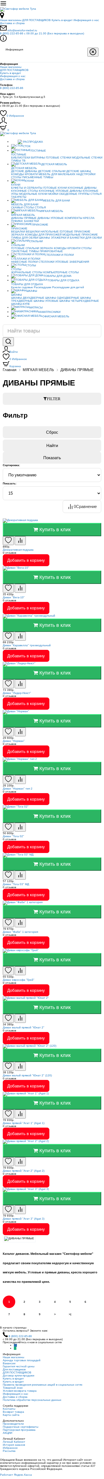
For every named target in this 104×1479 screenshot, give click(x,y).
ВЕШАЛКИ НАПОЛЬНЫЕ (42, 231)
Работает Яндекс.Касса (16, 1474)
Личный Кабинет (14, 1441)
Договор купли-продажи (18, 1375)
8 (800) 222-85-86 (42, 33)
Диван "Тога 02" (13, 836)
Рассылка (9, 1450)
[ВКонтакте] (15, 1345)
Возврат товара (13, 1411)
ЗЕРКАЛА (17, 234)
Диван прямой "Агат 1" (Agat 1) (23, 1123)
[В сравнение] (20, 540)
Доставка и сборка (12, 23)
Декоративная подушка (18, 549)
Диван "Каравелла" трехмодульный (27, 645)
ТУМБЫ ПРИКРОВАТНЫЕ (46, 251)
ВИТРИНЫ (38, 157)
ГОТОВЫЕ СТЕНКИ (58, 157)
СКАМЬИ (17, 207)
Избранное (15, 115)
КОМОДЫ (17, 174)
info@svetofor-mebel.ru (22, 30)
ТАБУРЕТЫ (18, 196)
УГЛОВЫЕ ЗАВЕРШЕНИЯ (72, 261)
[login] (3, 122)
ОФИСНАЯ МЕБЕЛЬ (55, 316)
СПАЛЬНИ (36, 241)
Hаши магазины (10, 20)
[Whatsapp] (15, 1348)
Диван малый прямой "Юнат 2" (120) (27, 1075)
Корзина (15, 366)
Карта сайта (11, 1414)
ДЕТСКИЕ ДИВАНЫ (24, 171)
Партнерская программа (19, 1429)
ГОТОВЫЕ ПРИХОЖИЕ (75, 231)
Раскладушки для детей (68, 287)
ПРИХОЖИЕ (40, 224)
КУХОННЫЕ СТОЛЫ (24, 190)
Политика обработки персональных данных (32, 1399)
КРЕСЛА (89, 217)
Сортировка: (11, 465)
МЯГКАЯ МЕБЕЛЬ (51, 211)
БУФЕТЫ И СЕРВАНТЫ (26, 187)
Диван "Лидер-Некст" (17, 692)
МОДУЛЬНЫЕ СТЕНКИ (87, 157)
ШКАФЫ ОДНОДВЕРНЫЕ (62, 297)
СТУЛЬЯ (96, 193)
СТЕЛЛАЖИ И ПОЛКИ (59, 254)
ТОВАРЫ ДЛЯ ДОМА (58, 275)
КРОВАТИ (31, 174)
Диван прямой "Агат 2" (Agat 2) (23, 1170)
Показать (52, 457)
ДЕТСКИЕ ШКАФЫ (78, 171)
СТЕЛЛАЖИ (46, 261)
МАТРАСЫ (36, 307)
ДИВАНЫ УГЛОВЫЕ (50, 217)
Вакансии (9, 1363)
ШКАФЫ (44, 237)
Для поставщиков (14, 1369)
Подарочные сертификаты (20, 1426)
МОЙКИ (53, 193)
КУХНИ (29, 180)
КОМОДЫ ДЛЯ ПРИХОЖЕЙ (43, 234)
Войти (13, 351)
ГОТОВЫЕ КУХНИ (55, 187)
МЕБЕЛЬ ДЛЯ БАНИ (56, 200)
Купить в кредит (62, 20)
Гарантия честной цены (18, 1366)
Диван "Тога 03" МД (16, 884)
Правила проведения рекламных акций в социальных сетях (42, 1384)
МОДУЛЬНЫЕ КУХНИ (33, 193)
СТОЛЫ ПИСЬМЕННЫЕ (26, 177)
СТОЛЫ (29, 207)
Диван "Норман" (14, 740)
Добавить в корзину (26, 560)
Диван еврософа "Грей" (18, 979)
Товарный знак (12, 1387)
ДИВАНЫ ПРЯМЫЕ (24, 217)
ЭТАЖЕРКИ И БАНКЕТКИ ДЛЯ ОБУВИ (76, 237)
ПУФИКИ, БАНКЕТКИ (25, 221)
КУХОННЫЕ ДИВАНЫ (82, 187)
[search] (8, 341)
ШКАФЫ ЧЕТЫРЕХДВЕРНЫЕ (79, 300)
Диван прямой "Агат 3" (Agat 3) (23, 1218)
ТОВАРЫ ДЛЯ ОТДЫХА (63, 280)
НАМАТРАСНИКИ (49, 311)
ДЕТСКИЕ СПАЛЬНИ (51, 171)
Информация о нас (86, 20)
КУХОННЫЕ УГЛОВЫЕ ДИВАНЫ (60, 190)
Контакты (9, 1408)
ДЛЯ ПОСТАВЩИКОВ (36, 20)
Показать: (9, 483)
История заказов (14, 1444)
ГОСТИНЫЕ (38, 150)
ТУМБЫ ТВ (18, 160)
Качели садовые (22, 287)
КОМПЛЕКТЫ (73, 217)
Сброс (52, 432)
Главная (9, 370)
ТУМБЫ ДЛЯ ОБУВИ (24, 237)
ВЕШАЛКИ (18, 231)
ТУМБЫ (48, 177)
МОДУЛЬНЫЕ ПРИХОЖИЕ (80, 234)
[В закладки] (8, 540)
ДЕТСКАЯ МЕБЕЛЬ (54, 164)
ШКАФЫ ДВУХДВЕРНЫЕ (27, 297)
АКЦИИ (7, 1432)
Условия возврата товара (20, 1390)
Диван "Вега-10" (14, 597)
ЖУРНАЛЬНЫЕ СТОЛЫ (26, 272)
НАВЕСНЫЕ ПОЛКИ (24, 261)
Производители (13, 1423)
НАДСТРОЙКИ (85, 174)
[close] (92, 52)
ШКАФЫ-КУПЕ (20, 303)
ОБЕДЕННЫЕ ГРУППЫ (74, 193)
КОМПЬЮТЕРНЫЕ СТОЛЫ (61, 272)
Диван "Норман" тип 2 (17, 788)
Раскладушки (42, 287)
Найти (52, 445)
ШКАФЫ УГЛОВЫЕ (46, 300)
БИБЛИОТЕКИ (20, 157)
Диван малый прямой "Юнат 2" (23, 1027)
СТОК (27, 146)
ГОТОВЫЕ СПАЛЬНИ (25, 248)
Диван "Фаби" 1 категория (20, 931)
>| (70, 1314)
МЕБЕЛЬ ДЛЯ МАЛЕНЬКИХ (57, 174)
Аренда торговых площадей (21, 1360)
